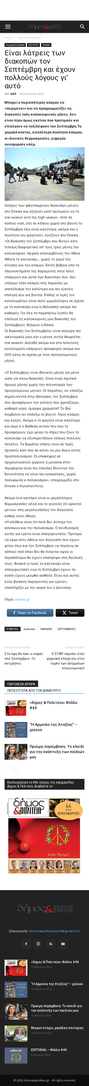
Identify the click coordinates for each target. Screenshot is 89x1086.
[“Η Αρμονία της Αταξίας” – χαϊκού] (16, 730)
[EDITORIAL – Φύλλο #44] (16, 1056)
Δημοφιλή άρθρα (29, 38)
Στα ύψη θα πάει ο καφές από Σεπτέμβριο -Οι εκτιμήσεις (24, 658)
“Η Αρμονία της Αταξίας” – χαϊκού (57, 984)
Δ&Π (13, 93)
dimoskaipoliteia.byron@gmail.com (54, 931)
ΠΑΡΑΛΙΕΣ (46, 629)
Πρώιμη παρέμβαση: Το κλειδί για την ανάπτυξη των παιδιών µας (57, 751)
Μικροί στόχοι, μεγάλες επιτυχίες (57, 1028)
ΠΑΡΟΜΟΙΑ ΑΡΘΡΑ (21, 684)
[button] (7, 27)
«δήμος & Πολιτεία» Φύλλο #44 (55, 962)
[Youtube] (63, 944)
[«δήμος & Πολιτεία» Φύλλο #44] (16, 708)
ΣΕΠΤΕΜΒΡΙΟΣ (67, 629)
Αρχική (9, 38)
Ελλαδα (46, 44)
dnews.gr (22, 599)
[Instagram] (38, 943)
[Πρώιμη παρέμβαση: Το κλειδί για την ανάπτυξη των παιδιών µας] (16, 752)
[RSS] (50, 944)
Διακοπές (29, 629)
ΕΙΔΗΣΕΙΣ (33, 44)
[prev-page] (7, 769)
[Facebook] (26, 944)
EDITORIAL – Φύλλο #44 (49, 1050)
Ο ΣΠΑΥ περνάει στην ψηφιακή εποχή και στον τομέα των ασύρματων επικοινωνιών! (65, 661)
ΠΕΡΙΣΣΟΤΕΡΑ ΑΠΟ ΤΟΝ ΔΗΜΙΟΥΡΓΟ (34, 690)
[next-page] (15, 769)
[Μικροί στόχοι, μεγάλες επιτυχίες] (16, 1034)
